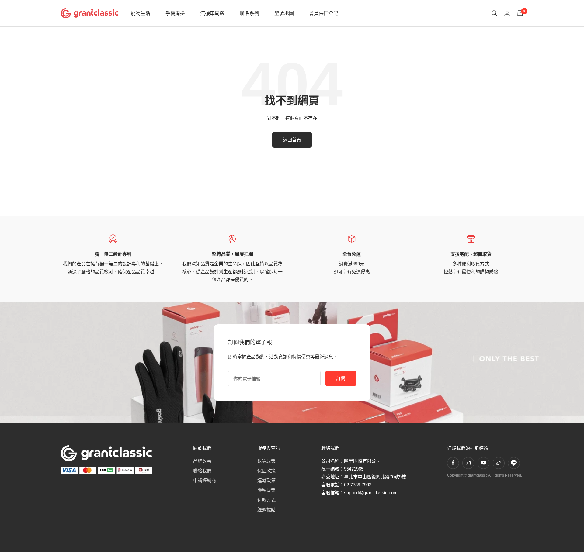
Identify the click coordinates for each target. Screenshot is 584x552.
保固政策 (266, 470)
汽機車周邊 (212, 13)
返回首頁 (292, 139)
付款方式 (266, 499)
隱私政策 (266, 490)
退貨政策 (266, 461)
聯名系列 (249, 13)
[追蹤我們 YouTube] (483, 463)
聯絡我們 (202, 470)
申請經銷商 (204, 480)
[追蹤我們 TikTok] (498, 463)
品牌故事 (202, 461)
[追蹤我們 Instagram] (468, 463)
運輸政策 (266, 480)
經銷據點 (266, 509)
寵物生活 (140, 13)
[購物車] (520, 13)
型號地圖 (284, 13)
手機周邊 (175, 13)
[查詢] (494, 13)
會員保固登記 (323, 13)
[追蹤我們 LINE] (514, 463)
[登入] (507, 13)
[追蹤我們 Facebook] (453, 463)
